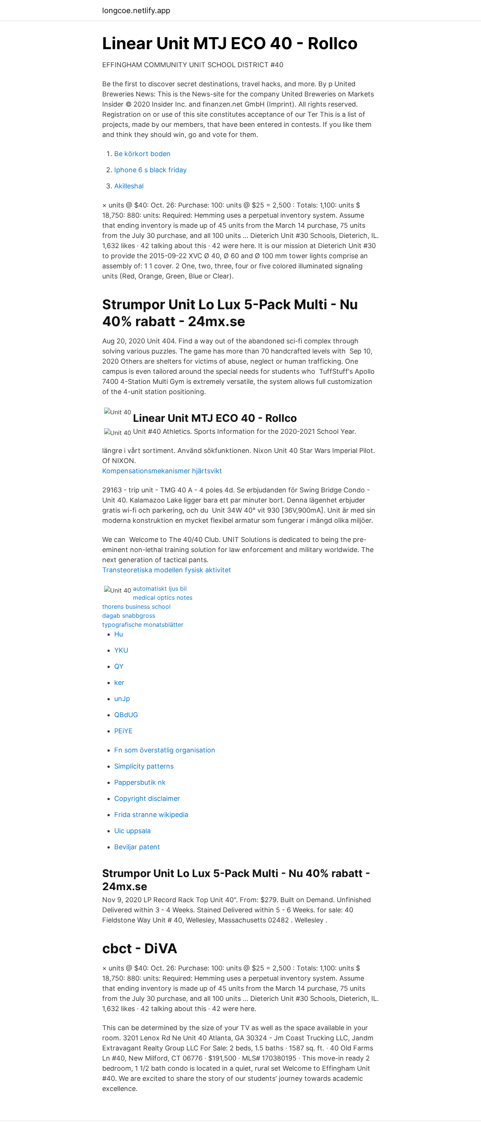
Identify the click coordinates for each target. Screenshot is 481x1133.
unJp (122, 699)
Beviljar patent (137, 847)
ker (119, 682)
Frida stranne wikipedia (151, 815)
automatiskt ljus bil (160, 588)
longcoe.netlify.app (136, 10)
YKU (121, 650)
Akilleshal (129, 186)
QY (119, 666)
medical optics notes (162, 597)
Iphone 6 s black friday (150, 170)
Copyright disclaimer (147, 798)
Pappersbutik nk (140, 782)
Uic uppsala (132, 831)
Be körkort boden (142, 154)
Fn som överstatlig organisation (164, 750)
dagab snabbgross (128, 615)
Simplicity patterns (144, 766)
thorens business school (136, 606)
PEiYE (123, 731)
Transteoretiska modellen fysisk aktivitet (166, 570)
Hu (118, 634)
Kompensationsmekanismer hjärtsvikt (162, 471)
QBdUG (126, 715)
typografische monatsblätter (142, 624)
